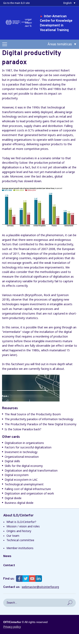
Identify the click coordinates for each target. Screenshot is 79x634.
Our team (12, 536)
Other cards (11, 437)
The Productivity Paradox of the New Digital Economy (40, 424)
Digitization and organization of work (29, 493)
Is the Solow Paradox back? (23, 429)
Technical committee (20, 540)
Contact (9, 565)
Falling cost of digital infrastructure (28, 489)
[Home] (17, 24)
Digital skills (12, 461)
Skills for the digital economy (24, 466)
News (7, 556)
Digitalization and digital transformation (31, 470)
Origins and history (18, 531)
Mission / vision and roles (23, 526)
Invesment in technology (21, 452)
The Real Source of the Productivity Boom (33, 414)
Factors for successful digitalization (28, 447)
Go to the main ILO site (16, 3)
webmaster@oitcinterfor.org (40, 586)
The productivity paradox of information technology (39, 419)
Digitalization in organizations (24, 443)
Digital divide (13, 498)
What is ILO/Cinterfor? (21, 522)
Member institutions (19, 548)
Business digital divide (19, 503)
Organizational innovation (22, 457)
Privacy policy (12, 627)
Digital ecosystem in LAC (21, 479)
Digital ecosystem (17, 475)
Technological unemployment (24, 484)
